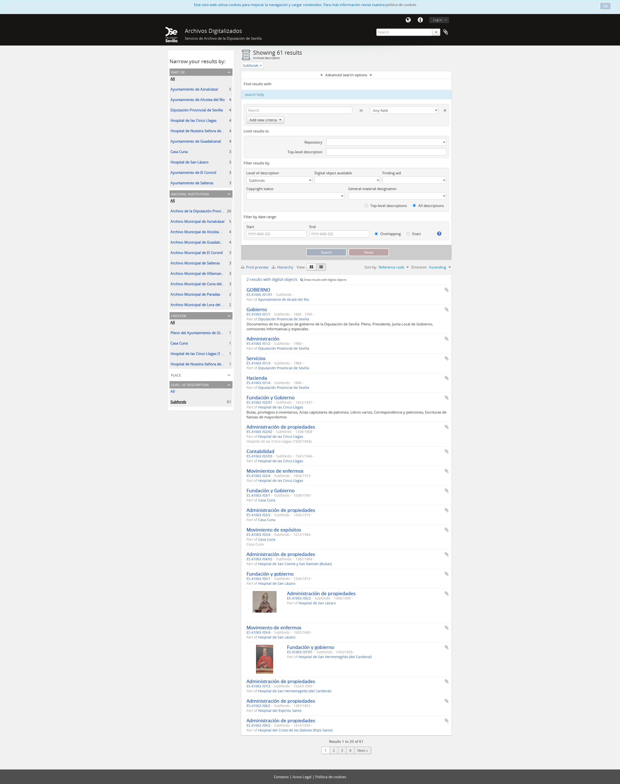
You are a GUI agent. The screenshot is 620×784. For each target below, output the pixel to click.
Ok (605, 6)
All (172, 78)
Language (408, 20)
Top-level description (304, 151)
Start (250, 226)
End (312, 226)
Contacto (282, 776)
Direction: (419, 267)
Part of (178, 72)
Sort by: (370, 267)
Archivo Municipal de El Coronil (196, 252)
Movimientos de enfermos (275, 471)
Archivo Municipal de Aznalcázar (197, 221)
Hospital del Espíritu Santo (279, 710)
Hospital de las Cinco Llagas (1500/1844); (204, 353)
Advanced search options (346, 74)
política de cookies (401, 4)
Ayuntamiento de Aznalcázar (194, 89)
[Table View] (321, 267)
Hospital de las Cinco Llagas (193, 120)
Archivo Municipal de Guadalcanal (198, 242)
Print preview (256, 267)
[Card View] (311, 267)
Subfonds (178, 401)
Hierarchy (285, 267)
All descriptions (430, 205)
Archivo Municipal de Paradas (195, 294)
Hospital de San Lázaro (189, 162)
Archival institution (190, 193)
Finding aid (391, 172)
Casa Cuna (179, 151)
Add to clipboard (446, 289)
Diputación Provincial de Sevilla (196, 110)
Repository (313, 142)
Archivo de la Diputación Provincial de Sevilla (208, 210)
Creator (178, 315)
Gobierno (257, 309)
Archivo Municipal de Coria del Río (199, 283)
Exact (416, 233)
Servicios (256, 358)
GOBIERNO (258, 290)
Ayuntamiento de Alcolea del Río (197, 99)
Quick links (420, 20)
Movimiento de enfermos (274, 627)
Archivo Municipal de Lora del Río (198, 304)
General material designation (372, 188)
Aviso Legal (302, 776)
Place (176, 374)
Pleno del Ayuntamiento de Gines (198, 332)
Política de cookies (330, 776)
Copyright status (259, 188)
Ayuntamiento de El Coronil (193, 172)
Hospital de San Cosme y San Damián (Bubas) (295, 564)
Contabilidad (260, 451)
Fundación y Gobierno (270, 397)
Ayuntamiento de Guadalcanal (195, 141)
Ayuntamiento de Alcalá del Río (283, 299)
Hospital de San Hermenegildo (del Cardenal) (335, 657)
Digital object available (333, 172)
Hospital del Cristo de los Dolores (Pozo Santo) (295, 730)
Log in (437, 20)
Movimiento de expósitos (274, 530)
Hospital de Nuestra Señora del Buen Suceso (207, 130)
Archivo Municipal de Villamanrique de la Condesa (212, 273)
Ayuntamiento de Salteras (191, 182)
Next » (362, 750)
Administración (263, 339)
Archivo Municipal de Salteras (195, 263)
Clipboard (446, 32)
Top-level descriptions (388, 205)
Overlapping (390, 233)
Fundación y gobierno (270, 574)
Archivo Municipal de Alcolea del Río (200, 231)
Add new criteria (263, 119)
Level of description (190, 384)
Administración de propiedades (281, 427)
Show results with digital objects (325, 280)
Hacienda (257, 378)
